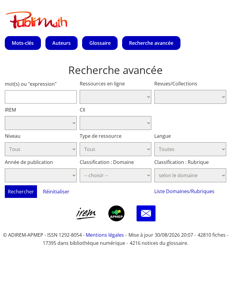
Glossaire (100, 43)
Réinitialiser (56, 191)
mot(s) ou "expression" (31, 84)
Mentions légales (105, 235)
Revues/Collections (175, 83)
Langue (162, 136)
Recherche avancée (151, 43)
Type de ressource (101, 136)
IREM (10, 109)
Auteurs (61, 43)
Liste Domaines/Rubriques (184, 191)
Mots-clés (23, 43)
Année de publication (29, 162)
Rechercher (21, 191)
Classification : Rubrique (181, 162)
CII (82, 109)
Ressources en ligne (102, 83)
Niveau (12, 136)
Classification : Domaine (107, 162)
